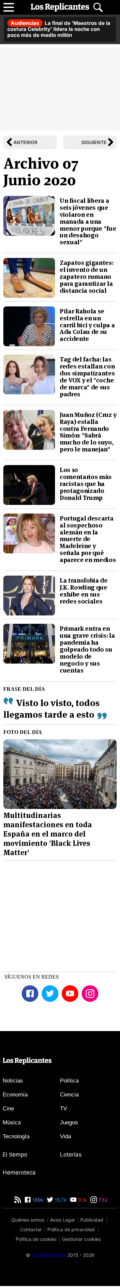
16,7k (60, 1201)
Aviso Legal (62, 1221)
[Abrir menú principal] (8, 7)
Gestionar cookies (81, 1240)
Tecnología (16, 1137)
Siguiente (94, 142)
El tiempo (15, 1155)
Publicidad (91, 1221)
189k (37, 1201)
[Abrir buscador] (98, 7)
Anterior (25, 142)
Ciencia (69, 1095)
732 (102, 1201)
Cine (8, 1109)
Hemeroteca (19, 1173)
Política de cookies (36, 1240)
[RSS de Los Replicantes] (17, 1201)
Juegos (69, 1123)
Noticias (13, 1082)
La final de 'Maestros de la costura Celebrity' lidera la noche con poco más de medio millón (58, 29)
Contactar (31, 1230)
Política (69, 1082)
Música (12, 1123)
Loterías (71, 1155)
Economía (15, 1095)
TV (63, 1109)
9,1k (82, 1201)
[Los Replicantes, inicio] (60, 7)
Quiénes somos (27, 1221)
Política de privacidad (71, 1230)
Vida (65, 1137)
